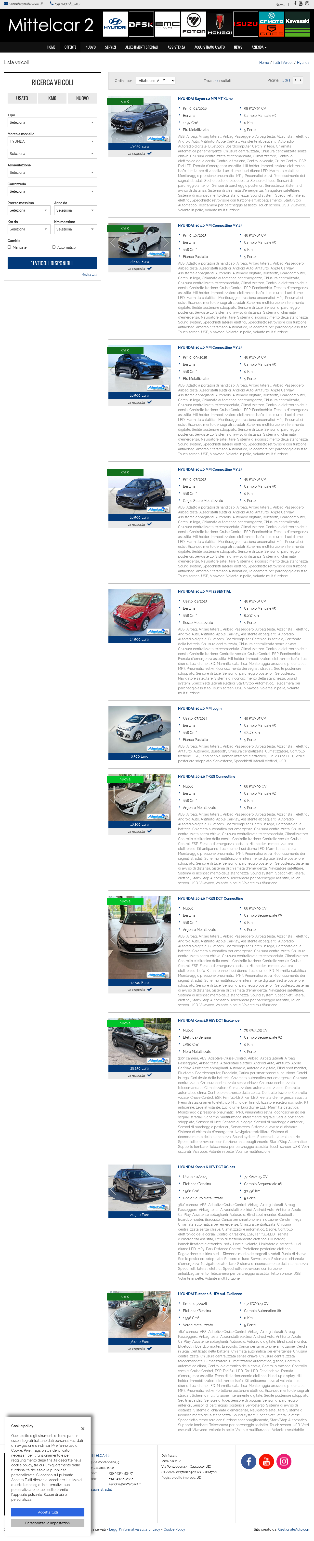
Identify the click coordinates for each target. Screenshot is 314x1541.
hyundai (303, 63)
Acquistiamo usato (210, 47)
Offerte (70, 47)
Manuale (19, 247)
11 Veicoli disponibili (52, 263)
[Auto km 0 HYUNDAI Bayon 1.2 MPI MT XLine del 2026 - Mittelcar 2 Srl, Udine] (139, 119)
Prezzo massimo (21, 203)
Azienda (258, 47)
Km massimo (64, 222)
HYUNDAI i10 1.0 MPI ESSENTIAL (204, 591)
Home (51, 47)
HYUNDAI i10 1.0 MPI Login (200, 708)
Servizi (110, 47)
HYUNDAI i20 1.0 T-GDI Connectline (206, 776)
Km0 (52, 98)
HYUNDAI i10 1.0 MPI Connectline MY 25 (210, 226)
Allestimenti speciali (141, 47)
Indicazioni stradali (98, 1489)
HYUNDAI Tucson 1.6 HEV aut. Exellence (210, 1294)
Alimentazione (19, 165)
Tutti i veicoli (283, 63)
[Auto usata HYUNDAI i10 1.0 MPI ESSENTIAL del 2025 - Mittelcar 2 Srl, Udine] (139, 612)
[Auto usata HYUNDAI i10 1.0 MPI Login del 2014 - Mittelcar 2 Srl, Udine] (139, 729)
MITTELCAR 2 (98, 1456)
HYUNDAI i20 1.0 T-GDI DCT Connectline (210, 898)
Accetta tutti (48, 1512)
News (280, 5)
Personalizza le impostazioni (47, 1523)
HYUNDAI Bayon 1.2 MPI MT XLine (205, 99)
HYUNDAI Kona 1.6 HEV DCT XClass (206, 1167)
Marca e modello (21, 134)
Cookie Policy (174, 1529)
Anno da (60, 203)
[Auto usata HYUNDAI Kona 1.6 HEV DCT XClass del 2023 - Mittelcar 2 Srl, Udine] (139, 1188)
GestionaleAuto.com (294, 1529)
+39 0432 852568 (121, 1479)
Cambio (14, 241)
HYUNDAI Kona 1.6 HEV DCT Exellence (208, 1020)
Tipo (11, 115)
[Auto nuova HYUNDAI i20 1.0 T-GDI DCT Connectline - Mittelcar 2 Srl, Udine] (139, 937)
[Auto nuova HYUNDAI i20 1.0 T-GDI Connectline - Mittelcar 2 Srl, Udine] (139, 797)
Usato (22, 98)
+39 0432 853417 (67, 4)
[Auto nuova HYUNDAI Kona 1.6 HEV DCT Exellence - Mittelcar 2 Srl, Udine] (139, 1041)
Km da (13, 222)
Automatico (66, 247)
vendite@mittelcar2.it (26, 4)
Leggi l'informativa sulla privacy (134, 1529)
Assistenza (176, 47)
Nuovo (82, 98)
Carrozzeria (17, 184)
